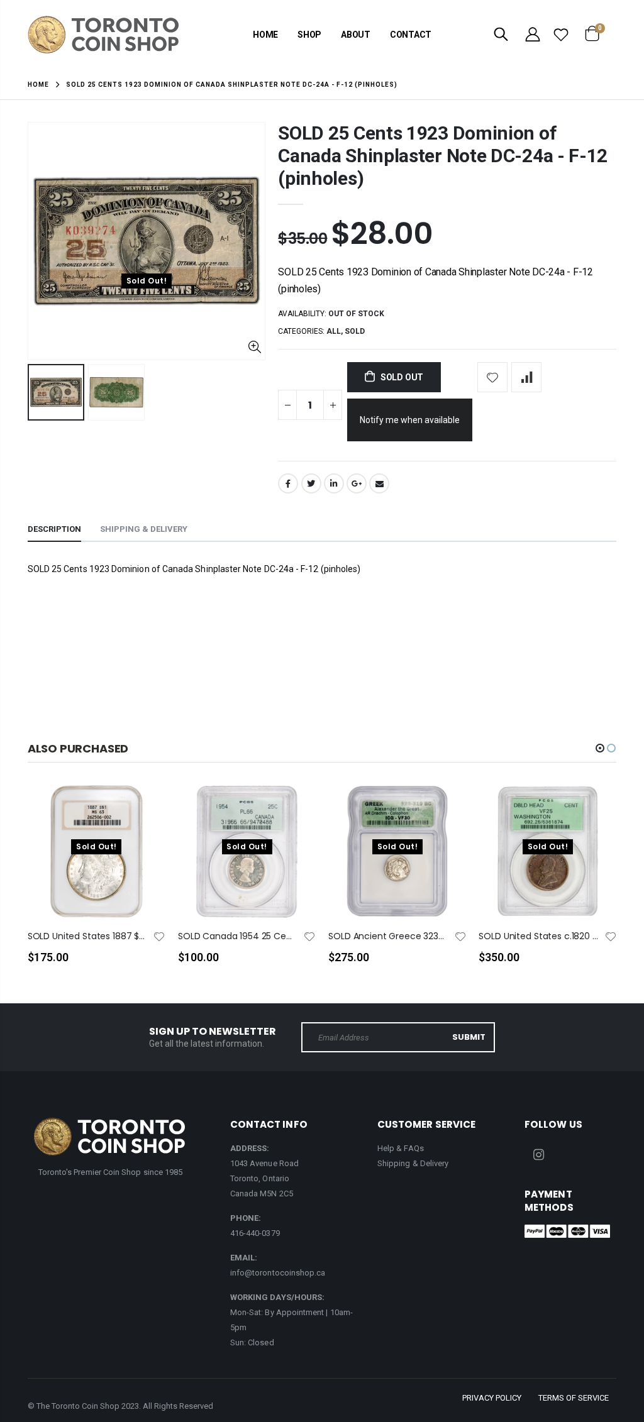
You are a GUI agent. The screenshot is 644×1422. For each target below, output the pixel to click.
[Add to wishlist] (492, 377)
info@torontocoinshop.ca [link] (278, 1272)
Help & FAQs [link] (400, 1148)
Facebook (288, 483)
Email (379, 483)
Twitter (311, 483)
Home (38, 84)
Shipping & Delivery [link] (412, 1163)
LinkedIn (334, 483)
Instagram (538, 1154)
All (333, 331)
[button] (600, 748)
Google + (357, 483)
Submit (469, 1037)
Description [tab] (54, 529)
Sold (355, 331)
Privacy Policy (491, 1398)
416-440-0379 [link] (255, 1233)
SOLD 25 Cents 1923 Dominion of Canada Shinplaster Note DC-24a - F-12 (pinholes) (443, 155)
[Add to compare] (526, 377)
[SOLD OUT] (144, 813)
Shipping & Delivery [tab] (143, 529)
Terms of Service (573, 1398)
